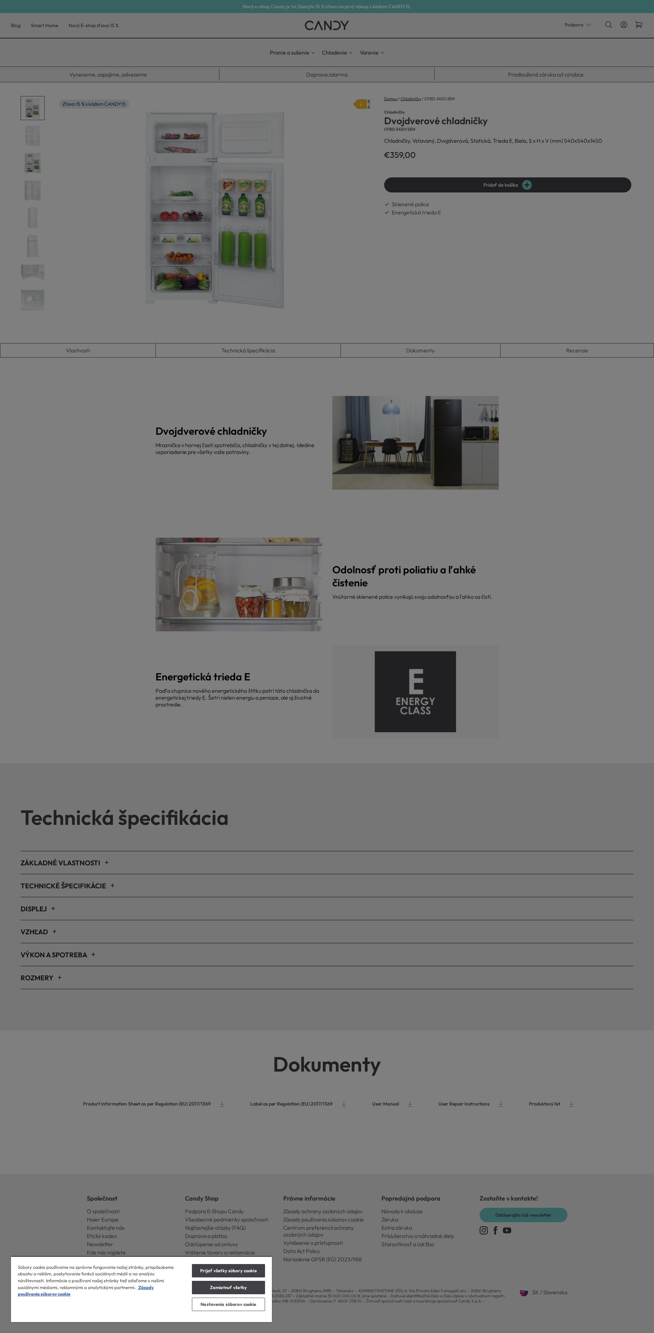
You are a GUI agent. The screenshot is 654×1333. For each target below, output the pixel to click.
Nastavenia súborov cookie (228, 1304)
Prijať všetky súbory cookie (228, 1270)
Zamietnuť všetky (228, 1287)
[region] (141, 1289)
